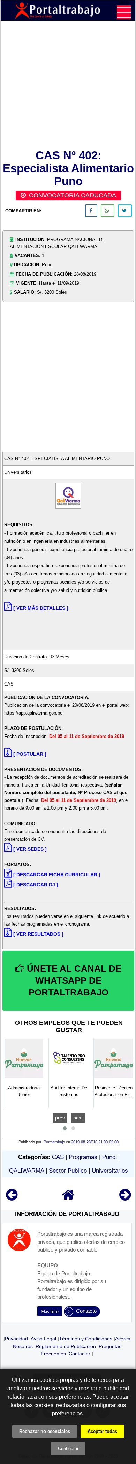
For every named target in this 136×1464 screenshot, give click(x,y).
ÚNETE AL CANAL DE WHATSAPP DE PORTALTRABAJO (72, 980)
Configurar (68, 1448)
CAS (58, 1157)
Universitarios (110, 1170)
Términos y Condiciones (85, 1338)
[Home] (68, 1198)
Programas (83, 1157)
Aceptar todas (102, 1431)
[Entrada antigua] (125, 1198)
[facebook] (91, 210)
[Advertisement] (68, 86)
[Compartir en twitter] (125, 210)
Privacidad (16, 1338)
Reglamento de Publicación (66, 1346)
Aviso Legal (43, 1338)
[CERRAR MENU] (124, 12)
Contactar (79, 1353)
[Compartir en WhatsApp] (107, 210)
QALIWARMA (26, 1170)
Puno (108, 1157)
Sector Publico (68, 1170)
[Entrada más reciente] (11, 1198)
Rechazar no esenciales (44, 1431)
